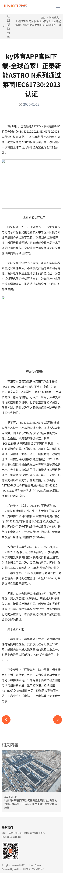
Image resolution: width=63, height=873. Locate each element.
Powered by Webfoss (12, 869)
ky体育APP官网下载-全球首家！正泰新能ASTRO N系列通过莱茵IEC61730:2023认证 (38, 23)
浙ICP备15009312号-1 (33, 869)
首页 (42, 17)
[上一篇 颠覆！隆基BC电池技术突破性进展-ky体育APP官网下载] (7, 719)
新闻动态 (54, 17)
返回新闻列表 (8, 26)
